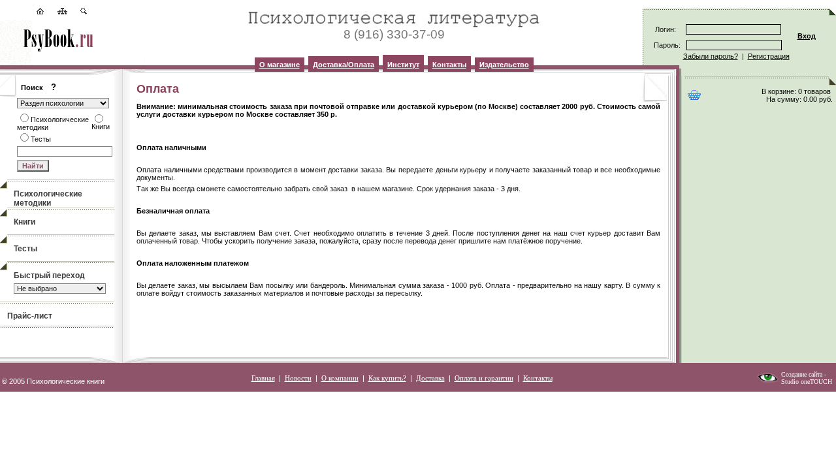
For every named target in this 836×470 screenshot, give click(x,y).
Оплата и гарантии (484, 378)
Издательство (504, 65)
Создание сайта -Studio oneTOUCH (806, 378)
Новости (298, 378)
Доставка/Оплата (343, 65)
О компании (340, 378)
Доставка (430, 378)
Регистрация (769, 56)
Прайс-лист (29, 316)
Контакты (449, 65)
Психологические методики (48, 198)
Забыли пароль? (710, 56)
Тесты (25, 248)
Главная (263, 378)
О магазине (279, 65)
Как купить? (387, 378)
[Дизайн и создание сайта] (767, 380)
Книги (24, 222)
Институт (403, 65)
